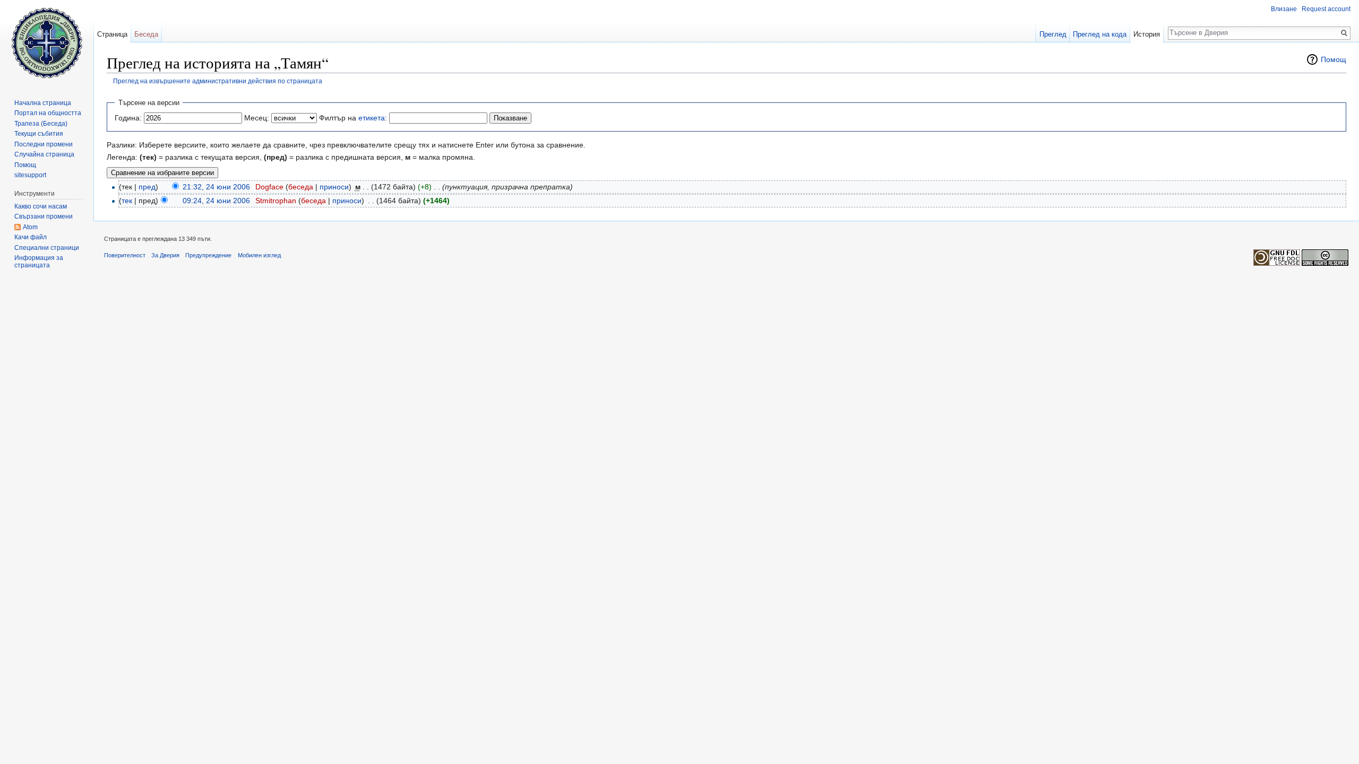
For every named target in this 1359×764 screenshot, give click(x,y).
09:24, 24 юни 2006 (216, 200)
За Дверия (165, 255)
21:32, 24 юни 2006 (216, 187)
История (1146, 34)
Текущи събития (38, 133)
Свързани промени (43, 216)
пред (147, 187)
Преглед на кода (1099, 34)
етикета (371, 118)
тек (127, 200)
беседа (300, 187)
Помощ (1333, 59)
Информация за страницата (38, 261)
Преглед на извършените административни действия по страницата (217, 80)
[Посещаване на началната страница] (46, 42)
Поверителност (124, 255)
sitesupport (30, 175)
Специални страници (46, 247)
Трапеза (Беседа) (40, 123)
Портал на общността (47, 113)
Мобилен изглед (259, 255)
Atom (30, 227)
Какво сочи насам (40, 206)
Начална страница (42, 103)
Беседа (146, 34)
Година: (128, 118)
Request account (1326, 9)
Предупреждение (208, 255)
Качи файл (30, 237)
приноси (334, 187)
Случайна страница (44, 154)
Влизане (1284, 9)
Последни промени (43, 144)
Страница (112, 34)
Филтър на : (353, 118)
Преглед (1052, 34)
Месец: (256, 118)
